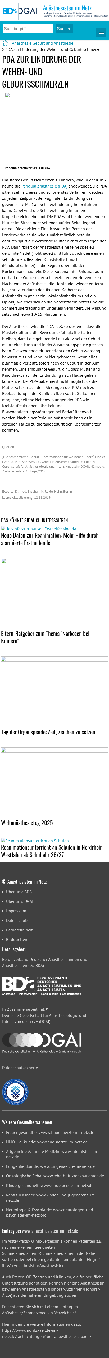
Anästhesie (21, 43)
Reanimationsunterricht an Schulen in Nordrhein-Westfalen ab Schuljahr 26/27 (53, 851)
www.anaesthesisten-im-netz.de (50, 1230)
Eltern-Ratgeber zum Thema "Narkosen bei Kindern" (45, 637)
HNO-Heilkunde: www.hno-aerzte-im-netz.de (47, 1141)
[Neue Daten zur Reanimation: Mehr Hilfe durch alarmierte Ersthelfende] (54, 528)
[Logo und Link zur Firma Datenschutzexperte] (15, 1092)
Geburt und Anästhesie (53, 43)
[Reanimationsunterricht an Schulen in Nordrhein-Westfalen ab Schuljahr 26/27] (54, 840)
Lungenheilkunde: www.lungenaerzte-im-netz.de (50, 1166)
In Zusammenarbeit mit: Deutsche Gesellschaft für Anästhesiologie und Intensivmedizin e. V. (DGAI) (44, 1015)
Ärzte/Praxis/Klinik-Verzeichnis (35, 1241)
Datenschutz (17, 920)
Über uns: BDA (19, 891)
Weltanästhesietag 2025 (27, 822)
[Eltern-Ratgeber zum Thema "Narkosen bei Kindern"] (54, 594)
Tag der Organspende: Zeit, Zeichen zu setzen (48, 731)
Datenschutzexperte (20, 1067)
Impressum (16, 910)
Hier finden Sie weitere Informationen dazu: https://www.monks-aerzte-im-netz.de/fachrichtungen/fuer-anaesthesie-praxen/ (46, 1330)
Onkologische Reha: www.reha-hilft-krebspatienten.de (55, 1175)
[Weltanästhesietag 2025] (54, 783)
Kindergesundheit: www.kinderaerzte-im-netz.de (49, 1185)
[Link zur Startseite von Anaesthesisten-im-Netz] (6, 43)
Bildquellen (16, 939)
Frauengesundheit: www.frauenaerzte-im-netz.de (50, 1132)
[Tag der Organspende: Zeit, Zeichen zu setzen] (54, 692)
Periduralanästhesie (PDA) (44, 186)
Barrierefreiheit (19, 929)
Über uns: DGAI (19, 901)
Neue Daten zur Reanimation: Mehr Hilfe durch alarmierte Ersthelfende (50, 539)
